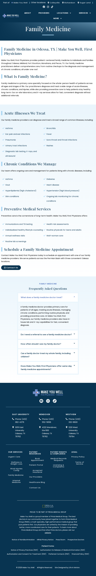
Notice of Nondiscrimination (23, 539)
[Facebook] (44, 7)
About (27, 13)
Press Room (60, 539)
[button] (48, 297)
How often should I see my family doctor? (41, 344)
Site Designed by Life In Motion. (67, 567)
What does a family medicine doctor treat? (41, 297)
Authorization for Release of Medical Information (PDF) (62, 550)
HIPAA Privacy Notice (45, 539)
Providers (44, 13)
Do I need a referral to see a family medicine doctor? (46, 334)
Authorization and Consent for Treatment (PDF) (26, 554)
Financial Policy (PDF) (80, 554)
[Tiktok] (52, 7)
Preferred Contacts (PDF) (59, 554)
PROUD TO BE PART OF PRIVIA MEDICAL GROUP (48, 512)
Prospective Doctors (76, 539)
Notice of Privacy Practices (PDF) (24, 550)
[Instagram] (48, 7)
